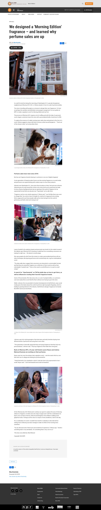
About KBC (57, 500)
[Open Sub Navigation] (19, 14)
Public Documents (59, 494)
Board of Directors (77, 488)
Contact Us (39, 497)
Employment (40, 491)
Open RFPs (76, 494)
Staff (38, 494)
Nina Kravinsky (17, 42)
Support (39, 14)
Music (23, 14)
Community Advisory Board (51, 14)
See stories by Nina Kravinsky (17, 476)
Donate (89, 3)
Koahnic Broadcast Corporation (62, 497)
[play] (10, 10)
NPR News (11, 21)
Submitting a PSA (77, 491)
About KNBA (40, 488)
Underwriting (40, 500)
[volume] (14, 10)
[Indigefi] (69, 507)
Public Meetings (58, 491)
